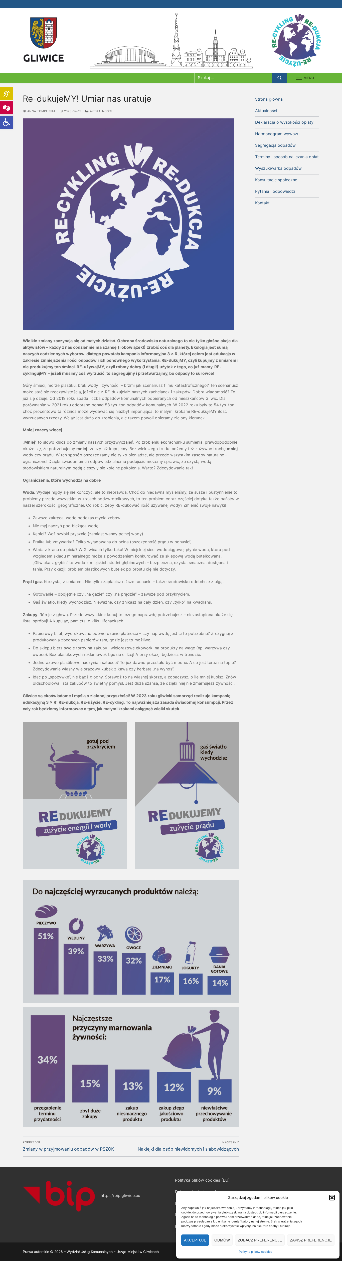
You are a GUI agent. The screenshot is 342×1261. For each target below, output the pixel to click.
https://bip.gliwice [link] (118, 1195)
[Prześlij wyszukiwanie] (279, 78)
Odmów (222, 1240)
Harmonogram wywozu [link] (277, 133)
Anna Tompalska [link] (41, 111)
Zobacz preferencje (260, 1240)
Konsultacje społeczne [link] (276, 179)
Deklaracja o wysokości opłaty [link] (284, 122)
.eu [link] (137, 1195)
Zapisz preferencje (311, 1240)
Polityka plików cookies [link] (255, 1251)
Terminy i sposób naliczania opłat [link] (287, 156)
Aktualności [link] (100, 111)
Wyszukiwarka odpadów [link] (278, 168)
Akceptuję (195, 1240)
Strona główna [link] (269, 99)
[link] (6, 122)
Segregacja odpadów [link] (275, 145)
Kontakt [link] (262, 202)
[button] (331, 1197)
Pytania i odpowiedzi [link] (275, 191)
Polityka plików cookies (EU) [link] (202, 1180)
